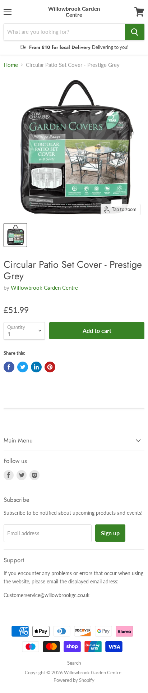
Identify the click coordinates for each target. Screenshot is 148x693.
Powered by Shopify (74, 680)
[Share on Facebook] (9, 367)
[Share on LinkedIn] (36, 367)
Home (11, 65)
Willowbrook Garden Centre (44, 287)
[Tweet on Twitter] (22, 367)
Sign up (110, 532)
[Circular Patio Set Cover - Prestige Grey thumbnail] (15, 235)
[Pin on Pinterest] (50, 367)
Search (74, 663)
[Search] (134, 32)
